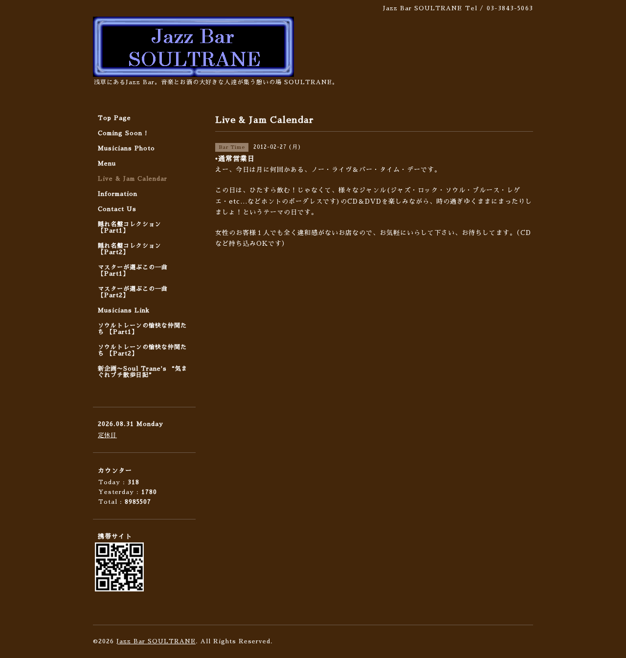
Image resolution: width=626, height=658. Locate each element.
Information (117, 194)
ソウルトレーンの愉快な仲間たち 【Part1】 (142, 329)
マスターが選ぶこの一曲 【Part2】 (133, 292)
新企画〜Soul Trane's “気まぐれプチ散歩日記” (143, 372)
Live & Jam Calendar (132, 179)
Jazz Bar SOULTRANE (156, 641)
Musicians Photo (126, 148)
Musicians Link (124, 310)
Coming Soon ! (123, 133)
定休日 (107, 435)
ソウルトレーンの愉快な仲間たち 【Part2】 (142, 350)
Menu (107, 163)
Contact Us (117, 209)
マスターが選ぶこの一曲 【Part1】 (133, 270)
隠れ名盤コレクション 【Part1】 (129, 227)
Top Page (114, 118)
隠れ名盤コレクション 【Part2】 (129, 249)
